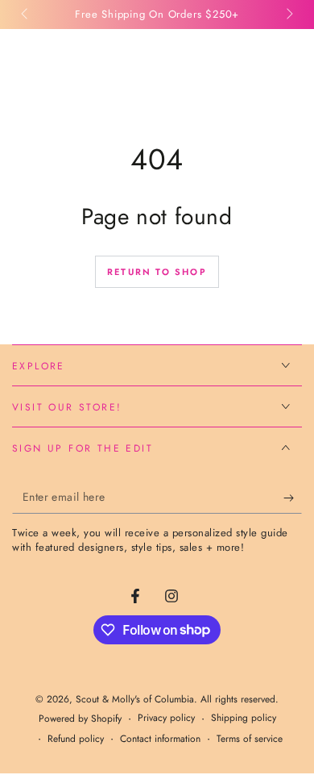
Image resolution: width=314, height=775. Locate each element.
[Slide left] (25, 14)
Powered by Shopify (80, 719)
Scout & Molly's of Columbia (135, 699)
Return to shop (157, 271)
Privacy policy (166, 718)
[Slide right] (288, 14)
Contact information (160, 739)
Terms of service (250, 739)
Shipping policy (243, 718)
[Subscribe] (292, 497)
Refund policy (76, 739)
